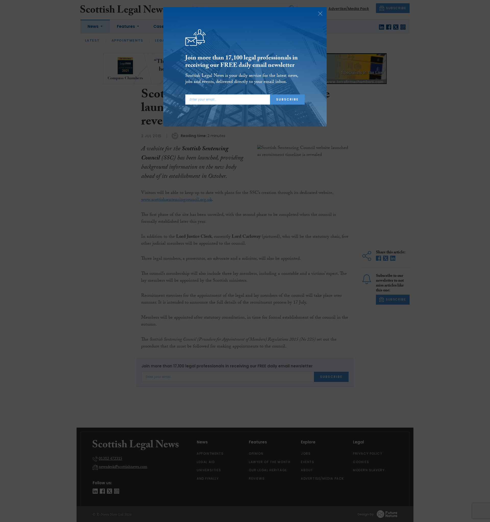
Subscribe (287, 99)
